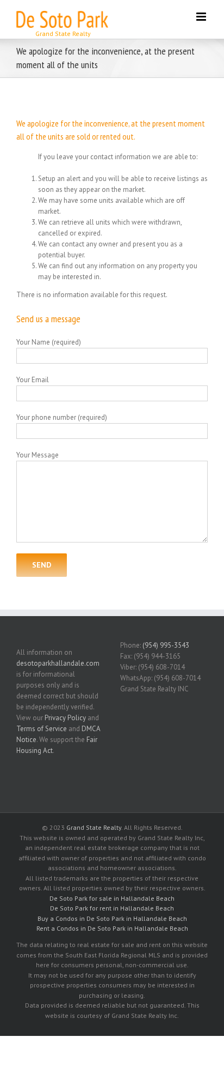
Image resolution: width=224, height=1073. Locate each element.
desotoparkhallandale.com (57, 663)
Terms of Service (41, 728)
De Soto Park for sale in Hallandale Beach (112, 898)
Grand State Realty (93, 827)
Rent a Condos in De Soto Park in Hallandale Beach (112, 928)
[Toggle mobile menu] (202, 16)
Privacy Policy (65, 717)
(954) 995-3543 (165, 645)
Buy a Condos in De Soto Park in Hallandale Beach (112, 918)
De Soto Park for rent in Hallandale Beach (112, 908)
